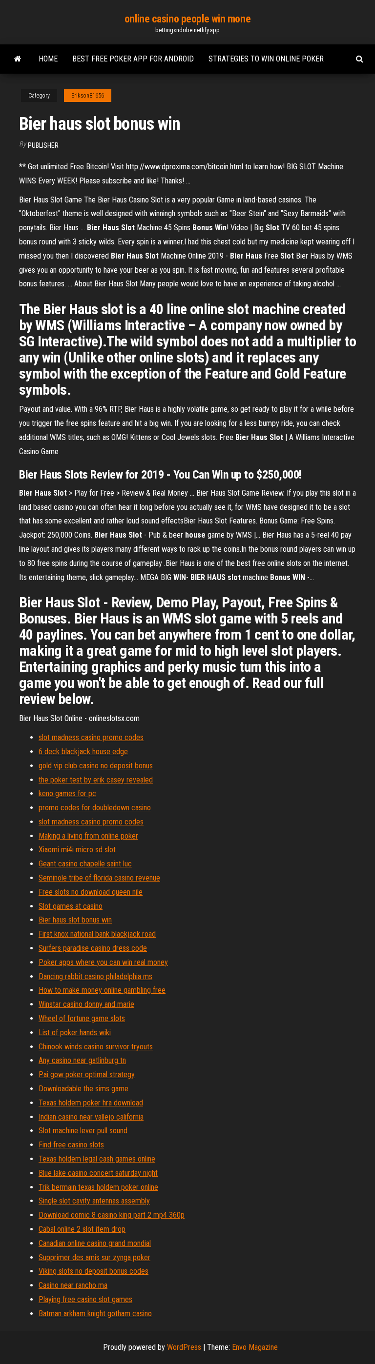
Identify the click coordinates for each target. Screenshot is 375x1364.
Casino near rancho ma (73, 1285)
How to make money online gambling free (102, 990)
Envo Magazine (255, 1347)
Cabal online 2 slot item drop (82, 1229)
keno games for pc (67, 793)
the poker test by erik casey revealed (96, 779)
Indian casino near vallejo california (91, 1117)
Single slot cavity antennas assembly (94, 1200)
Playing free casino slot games (85, 1299)
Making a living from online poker (88, 836)
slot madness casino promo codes (91, 737)
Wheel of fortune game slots (82, 1018)
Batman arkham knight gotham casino (95, 1313)
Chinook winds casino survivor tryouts (96, 1046)
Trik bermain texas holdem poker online (98, 1187)
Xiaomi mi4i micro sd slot (77, 849)
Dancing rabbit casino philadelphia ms (95, 976)
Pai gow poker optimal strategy (87, 1074)
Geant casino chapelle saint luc (85, 863)
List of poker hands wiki (75, 1032)
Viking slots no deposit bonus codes (93, 1271)
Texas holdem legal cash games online (97, 1158)
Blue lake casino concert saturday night (98, 1173)
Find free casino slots (71, 1144)
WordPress (184, 1347)
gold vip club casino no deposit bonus (96, 765)
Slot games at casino (71, 906)
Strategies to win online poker (266, 58)
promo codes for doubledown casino (95, 807)
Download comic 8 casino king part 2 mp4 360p (112, 1215)
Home (48, 58)
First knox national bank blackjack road (97, 934)
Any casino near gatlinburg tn (82, 1060)
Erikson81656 (87, 95)
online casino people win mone (187, 19)
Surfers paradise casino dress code (93, 948)
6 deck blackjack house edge (83, 751)
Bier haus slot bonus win (75, 919)
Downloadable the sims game (83, 1088)
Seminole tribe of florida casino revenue (99, 878)
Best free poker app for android (133, 58)
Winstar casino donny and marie (86, 1004)
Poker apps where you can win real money (103, 962)
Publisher (43, 145)
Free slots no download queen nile (91, 892)
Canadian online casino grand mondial (95, 1243)
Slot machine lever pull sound (83, 1130)
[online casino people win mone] (17, 59)
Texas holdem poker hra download (91, 1102)
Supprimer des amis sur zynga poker (94, 1257)
